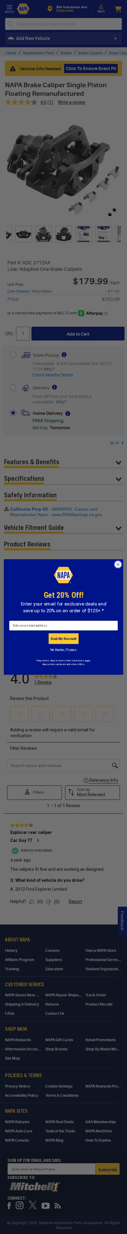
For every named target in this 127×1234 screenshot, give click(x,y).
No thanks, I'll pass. (63, 650)
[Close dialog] (117, 564)
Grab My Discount (63, 638)
